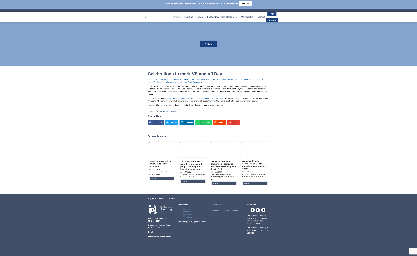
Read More (154, 178)
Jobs (223, 17)
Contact (261, 17)
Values (235, 210)
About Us (188, 17)
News (200, 17)
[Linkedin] (263, 210)
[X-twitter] (258, 210)
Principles (215, 210)
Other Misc (174, 111)
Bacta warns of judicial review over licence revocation (160, 163)
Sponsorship (187, 214)
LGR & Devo (213, 17)
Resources (231, 17)
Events (176, 17)
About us (185, 209)
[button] (156, 122)
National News (163, 111)
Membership (247, 17)
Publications (187, 217)
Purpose (226, 210)
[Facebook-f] (253, 210)
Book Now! (246, 3)
